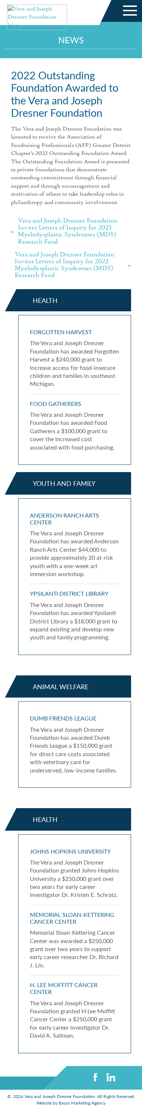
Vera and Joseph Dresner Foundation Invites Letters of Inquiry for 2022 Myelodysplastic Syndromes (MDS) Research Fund (64, 265)
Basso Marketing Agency (82, 1103)
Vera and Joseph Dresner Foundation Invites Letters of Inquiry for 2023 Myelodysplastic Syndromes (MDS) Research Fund (68, 231)
